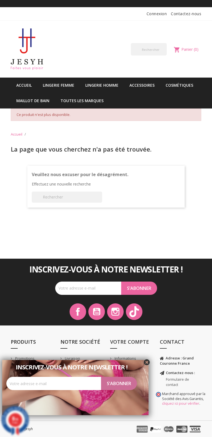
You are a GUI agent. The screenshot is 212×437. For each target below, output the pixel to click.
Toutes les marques (82, 100)
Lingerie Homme (101, 85)
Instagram (115, 311)
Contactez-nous (186, 13)
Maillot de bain (32, 100)
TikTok (134, 311)
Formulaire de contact (177, 382)
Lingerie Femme (58, 85)
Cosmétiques (179, 85)
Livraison (72, 358)
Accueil (24, 85)
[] (100, 202)
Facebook (78, 311)
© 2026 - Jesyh (22, 429)
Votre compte (129, 341)
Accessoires (142, 85)
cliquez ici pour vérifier (180, 403)
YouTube (96, 311)
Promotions (24, 358)
